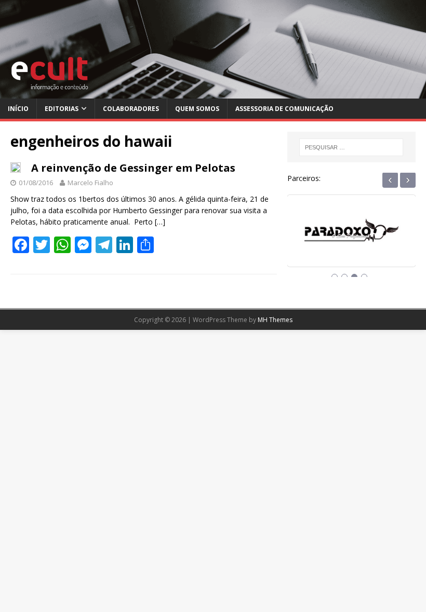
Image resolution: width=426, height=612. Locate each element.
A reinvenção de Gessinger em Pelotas (133, 168)
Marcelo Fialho (90, 182)
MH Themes (275, 319)
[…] (160, 222)
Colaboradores (131, 108)
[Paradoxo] (351, 240)
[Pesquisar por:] (351, 147)
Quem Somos (197, 108)
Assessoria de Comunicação (284, 108)
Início (18, 108)
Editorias (61, 108)
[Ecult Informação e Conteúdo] (213, 93)
